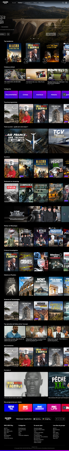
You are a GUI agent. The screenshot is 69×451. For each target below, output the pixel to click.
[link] (9, 34)
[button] (64, 52)
